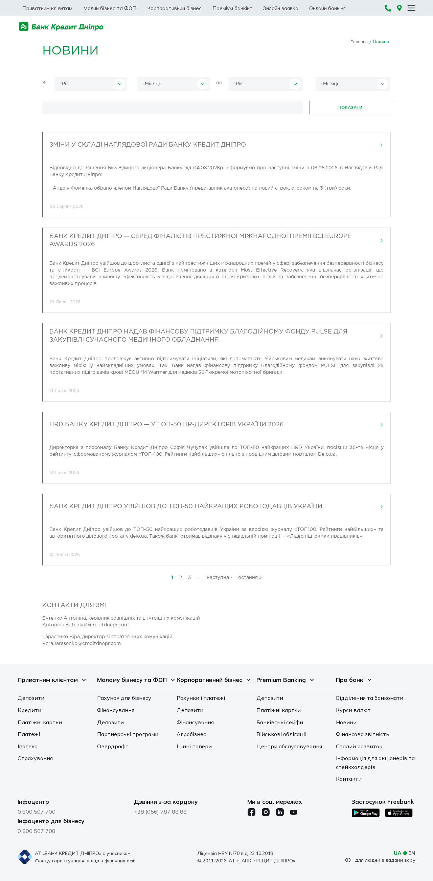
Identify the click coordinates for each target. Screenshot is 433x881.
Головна (359, 42)
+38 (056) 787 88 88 (160, 811)
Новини (346, 722)
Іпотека (28, 746)
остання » (250, 578)
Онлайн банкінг (327, 8)
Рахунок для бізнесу (124, 697)
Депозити (31, 697)
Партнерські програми (127, 734)
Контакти (349, 778)
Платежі (29, 734)
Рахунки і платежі (201, 697)
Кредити (29, 710)
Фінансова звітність (362, 734)
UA (398, 853)
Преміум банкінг (232, 8)
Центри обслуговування (289, 746)
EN (411, 853)
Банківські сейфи (279, 722)
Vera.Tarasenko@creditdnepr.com (81, 644)
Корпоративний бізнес (174, 8)
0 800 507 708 (36, 831)
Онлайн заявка (280, 8)
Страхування (35, 758)
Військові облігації (281, 734)
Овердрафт (113, 746)
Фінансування (115, 710)
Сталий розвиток (359, 746)
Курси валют (353, 710)
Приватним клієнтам (47, 8)
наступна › (219, 578)
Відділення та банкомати (369, 697)
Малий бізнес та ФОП (109, 8)
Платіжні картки (40, 722)
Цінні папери (194, 746)
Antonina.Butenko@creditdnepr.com (85, 625)
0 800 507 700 (36, 811)
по (219, 83)
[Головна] (61, 26)
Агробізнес (191, 734)
